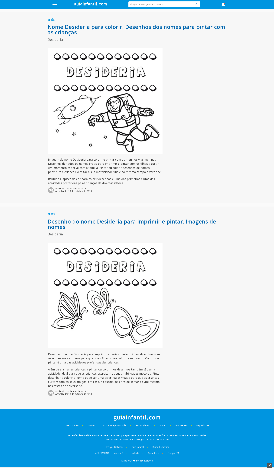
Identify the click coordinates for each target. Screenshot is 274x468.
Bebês (51, 19)
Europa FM (173, 452)
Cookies (91, 425)
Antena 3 (118, 452)
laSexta (135, 452)
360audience (146, 460)
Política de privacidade (115, 425)
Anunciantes (181, 425)
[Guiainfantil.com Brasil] (90, 5)
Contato (163, 425)
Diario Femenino (161, 446)
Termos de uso (142, 425)
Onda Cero (153, 452)
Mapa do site (202, 425)
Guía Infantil (138, 446)
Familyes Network (113, 446)
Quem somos (72, 425)
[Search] (196, 4)
